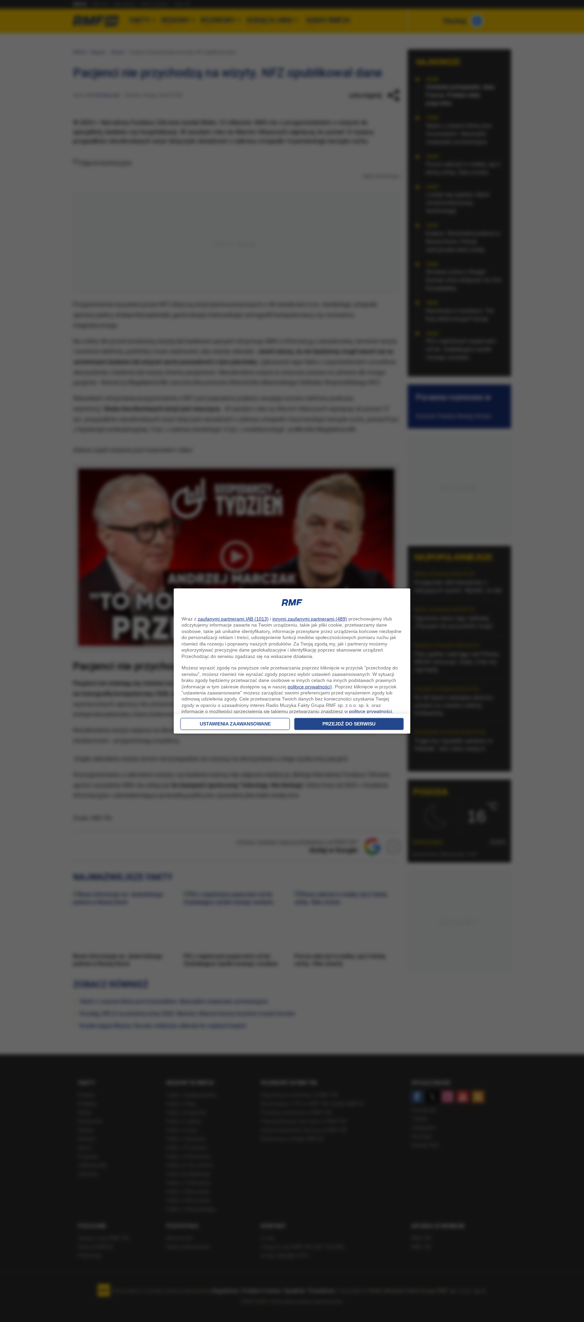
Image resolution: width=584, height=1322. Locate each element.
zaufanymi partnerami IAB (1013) (233, 619)
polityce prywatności (309, 686)
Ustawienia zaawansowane (235, 723)
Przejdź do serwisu (348, 723)
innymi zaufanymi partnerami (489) (309, 619)
